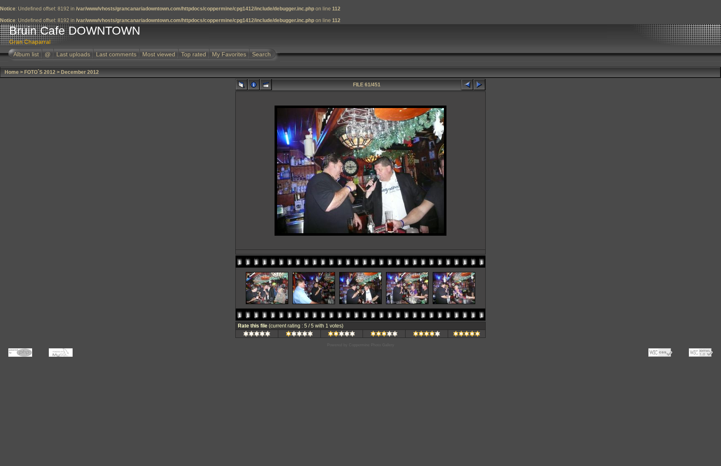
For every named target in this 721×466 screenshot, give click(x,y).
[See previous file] (467, 84)
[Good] (384, 335)
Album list (26, 54)
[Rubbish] (256, 335)
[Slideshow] (266, 84)
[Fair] (341, 335)
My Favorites (229, 54)
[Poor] (299, 335)
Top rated (193, 54)
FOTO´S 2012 (39, 72)
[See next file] (479, 84)
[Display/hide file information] (254, 84)
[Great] (466, 335)
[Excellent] (426, 335)
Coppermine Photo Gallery (371, 345)
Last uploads (73, 54)
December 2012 (80, 72)
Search (261, 54)
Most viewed (158, 54)
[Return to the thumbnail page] (241, 84)
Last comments (116, 54)
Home (12, 72)
